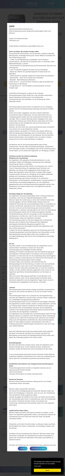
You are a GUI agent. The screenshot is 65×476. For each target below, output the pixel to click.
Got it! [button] (47, 470)
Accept (22, 448)
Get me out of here (38, 448)
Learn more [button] (37, 466)
